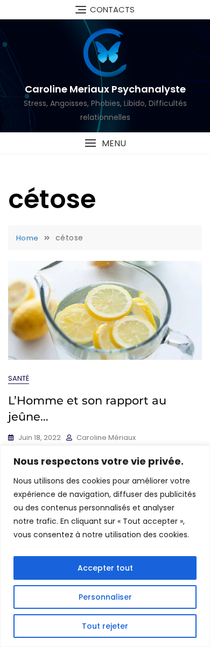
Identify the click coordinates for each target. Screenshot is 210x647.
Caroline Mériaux (106, 437)
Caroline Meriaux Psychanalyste (105, 89)
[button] (105, 143)
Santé (18, 378)
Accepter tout (105, 568)
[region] (105, 546)
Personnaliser (105, 597)
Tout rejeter (105, 626)
